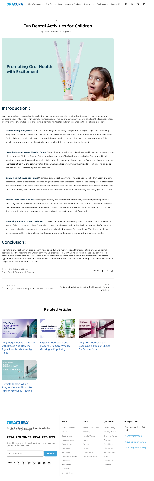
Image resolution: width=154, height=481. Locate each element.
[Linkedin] (39, 463)
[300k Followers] (24, 463)
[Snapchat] (44, 463)
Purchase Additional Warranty (66, 464)
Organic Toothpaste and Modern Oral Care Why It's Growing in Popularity (55, 346)
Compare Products (73, 4)
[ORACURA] (15, 4)
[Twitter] (112, 271)
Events (86, 444)
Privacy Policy (110, 432)
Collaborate (88, 452)
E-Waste (107, 465)
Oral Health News (90, 456)
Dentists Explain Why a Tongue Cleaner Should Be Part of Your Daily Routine (17, 387)
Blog (60, 4)
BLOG (58, 21)
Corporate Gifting (69, 456)
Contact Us (115, 4)
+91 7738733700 (134, 436)
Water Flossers (68, 428)
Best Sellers (50, 4)
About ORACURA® (91, 428)
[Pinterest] (107, 271)
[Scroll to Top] (149, 468)
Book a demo (102, 4)
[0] (144, 4)
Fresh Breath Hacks (18, 269)
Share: (96, 271)
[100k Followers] (29, 463)
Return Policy (109, 428)
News (85, 440)
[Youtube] (49, 463)
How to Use (89, 4)
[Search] (126, 4)
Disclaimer (108, 448)
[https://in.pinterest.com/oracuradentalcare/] (18, 463)
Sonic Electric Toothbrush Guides (18, 272)
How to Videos (89, 436)
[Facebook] (102, 271)
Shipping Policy (110, 436)
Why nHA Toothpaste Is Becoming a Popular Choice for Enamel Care (94, 346)
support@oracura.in (136, 442)
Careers (86, 448)
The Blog (86, 432)
